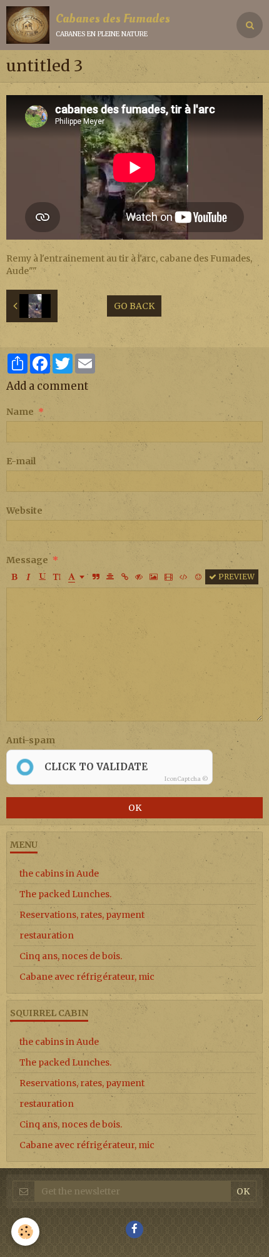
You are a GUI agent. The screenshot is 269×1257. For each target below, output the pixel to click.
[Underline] (42, 576)
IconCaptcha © (186, 778)
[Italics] (28, 576)
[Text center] (110, 576)
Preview (235, 576)
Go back (134, 306)
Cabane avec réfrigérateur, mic (87, 976)
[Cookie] (25, 1232)
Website (24, 510)
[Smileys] (198, 576)
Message (27, 560)
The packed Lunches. (65, 894)
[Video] (168, 576)
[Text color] (76, 576)
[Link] (124, 576)
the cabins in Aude (59, 873)
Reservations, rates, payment (82, 914)
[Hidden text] (138, 576)
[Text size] (56, 576)
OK (134, 807)
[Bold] (13, 576)
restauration (46, 935)
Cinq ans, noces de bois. (70, 956)
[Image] (153, 576)
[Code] (183, 576)
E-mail (21, 461)
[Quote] (95, 576)
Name (20, 411)
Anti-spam (30, 740)
